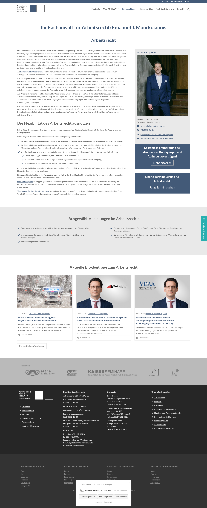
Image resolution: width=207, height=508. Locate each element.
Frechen (24, 480)
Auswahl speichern (87, 497)
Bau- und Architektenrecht (165, 417)
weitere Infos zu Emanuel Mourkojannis (157, 134)
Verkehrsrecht (160, 424)
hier (72, 194)
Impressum (98, 502)
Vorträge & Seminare (165, 9)
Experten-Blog (146, 9)
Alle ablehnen (121, 497)
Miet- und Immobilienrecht (165, 409)
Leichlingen (25, 482)
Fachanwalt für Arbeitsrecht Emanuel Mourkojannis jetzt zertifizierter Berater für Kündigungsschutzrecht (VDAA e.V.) (155, 320)
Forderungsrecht (161, 421)
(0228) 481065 (120, 429)
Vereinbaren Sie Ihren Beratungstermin (33, 191)
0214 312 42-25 (147, 130)
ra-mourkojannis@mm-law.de (153, 126)
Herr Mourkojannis (25, 181)
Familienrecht (160, 405)
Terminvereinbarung (181, 1)
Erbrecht (157, 401)
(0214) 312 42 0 (120, 404)
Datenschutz (108, 502)
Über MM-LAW (110, 9)
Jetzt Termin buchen (162, 187)
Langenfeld (25, 485)
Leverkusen (26, 477)
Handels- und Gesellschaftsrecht (167, 413)
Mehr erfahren (162, 162)
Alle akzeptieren (105, 497)
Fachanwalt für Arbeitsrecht (31, 72)
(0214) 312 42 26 (121, 417)
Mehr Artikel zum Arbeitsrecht (31, 346)
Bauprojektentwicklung (164, 428)
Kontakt (165, 1)
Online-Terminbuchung (31, 418)
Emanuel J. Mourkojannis (39, 313)
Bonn (23, 471)
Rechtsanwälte (28, 410)
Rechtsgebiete (128, 9)
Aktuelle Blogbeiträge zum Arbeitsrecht (157, 138)
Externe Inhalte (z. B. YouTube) (98, 490)
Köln (23, 474)
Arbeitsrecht (26, 334)
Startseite (96, 9)
